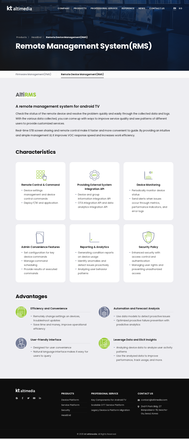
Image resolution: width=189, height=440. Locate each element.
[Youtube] (34, 398)
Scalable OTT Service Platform (107, 405)
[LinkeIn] (40, 398)
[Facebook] (22, 398)
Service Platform (70, 405)
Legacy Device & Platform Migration (110, 410)
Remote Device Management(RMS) (82, 74)
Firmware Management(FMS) (33, 74)
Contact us (145, 393)
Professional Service (104, 393)
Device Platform (70, 399)
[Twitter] (28, 398)
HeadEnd (66, 415)
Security (65, 410)
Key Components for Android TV (108, 399)
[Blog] (17, 398)
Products (67, 393)
